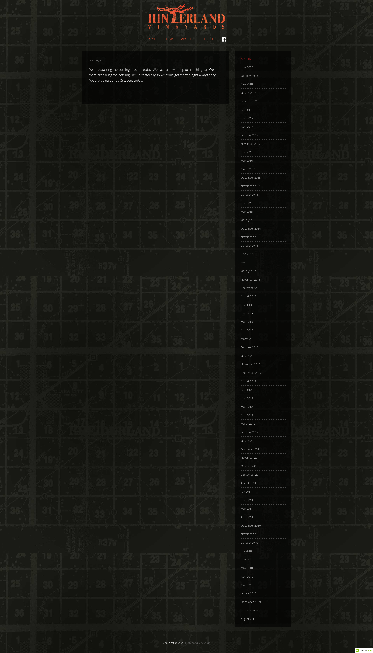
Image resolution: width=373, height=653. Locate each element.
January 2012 (248, 441)
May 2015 (247, 211)
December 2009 (251, 602)
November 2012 (251, 364)
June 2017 (247, 118)
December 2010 (251, 525)
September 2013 (251, 288)
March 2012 (248, 423)
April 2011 (247, 517)
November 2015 (251, 186)
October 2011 (249, 466)
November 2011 (251, 457)
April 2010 (247, 576)
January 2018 (248, 92)
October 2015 (249, 194)
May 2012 (247, 407)
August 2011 (248, 483)
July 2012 (246, 389)
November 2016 (251, 143)
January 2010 (248, 593)
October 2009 (249, 610)
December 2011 (251, 449)
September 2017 (251, 101)
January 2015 (248, 220)
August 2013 (248, 296)
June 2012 (247, 398)
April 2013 (247, 330)
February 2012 (249, 432)
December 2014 (251, 228)
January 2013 (248, 356)
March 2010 (248, 585)
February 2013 (249, 347)
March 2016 (248, 169)
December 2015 (251, 177)
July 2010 (246, 551)
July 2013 (246, 305)
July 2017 (246, 110)
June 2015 (247, 203)
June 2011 (247, 500)
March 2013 (248, 339)
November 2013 (251, 279)
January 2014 (248, 271)
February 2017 (249, 135)
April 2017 (247, 126)
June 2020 (247, 67)
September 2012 (251, 373)
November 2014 (251, 237)
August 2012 (248, 381)
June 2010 (247, 559)
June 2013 (247, 313)
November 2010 (251, 534)
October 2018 (249, 76)
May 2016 (247, 160)
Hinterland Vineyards (186, 16)
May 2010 (247, 568)
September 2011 (251, 474)
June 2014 (247, 254)
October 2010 (249, 542)
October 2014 (249, 245)
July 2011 (246, 491)
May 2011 (247, 508)
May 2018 (247, 84)
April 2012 (247, 415)
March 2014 (248, 262)
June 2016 (247, 152)
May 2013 (247, 322)
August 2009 (248, 619)
